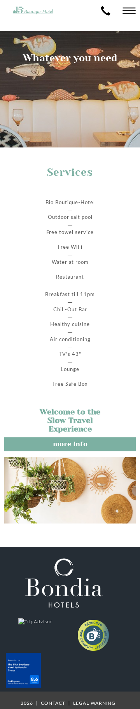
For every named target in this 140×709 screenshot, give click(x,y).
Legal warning (94, 703)
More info (70, 444)
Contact (54, 703)
